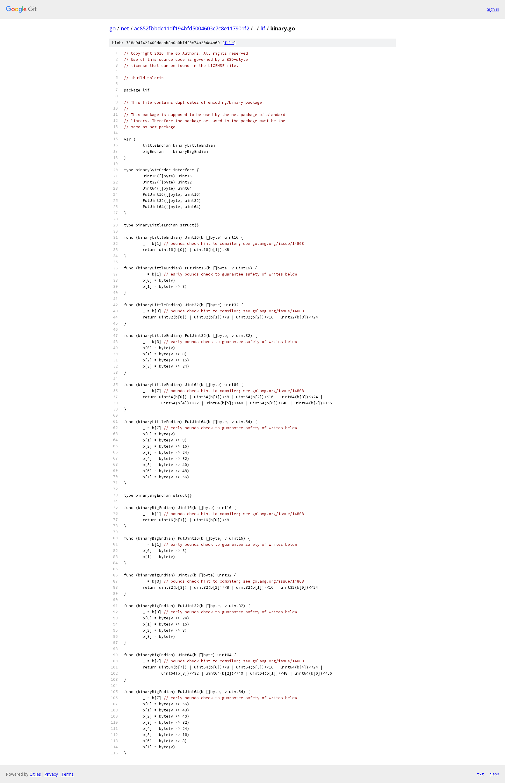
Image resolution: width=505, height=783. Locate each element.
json (494, 774)
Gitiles (35, 774)
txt (480, 774)
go (112, 28)
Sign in (493, 9)
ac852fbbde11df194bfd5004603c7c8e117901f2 (191, 28)
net (125, 28)
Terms (67, 774)
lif (262, 28)
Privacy (51, 774)
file (229, 42)
